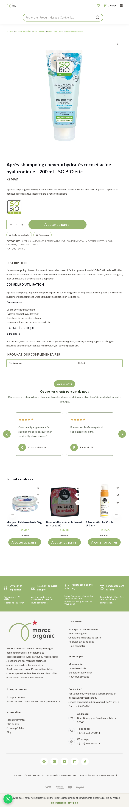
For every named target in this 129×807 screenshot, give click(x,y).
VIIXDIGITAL (66, 775)
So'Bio (21, 248)
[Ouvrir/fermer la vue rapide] (38, 502)
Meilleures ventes (15, 719)
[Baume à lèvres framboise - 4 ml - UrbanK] (64, 501)
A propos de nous (15, 697)
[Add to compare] (38, 495)
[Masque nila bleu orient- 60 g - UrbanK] (24, 501)
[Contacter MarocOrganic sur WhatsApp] (8, 799)
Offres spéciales (15, 728)
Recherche (98, 17)
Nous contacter (76, 645)
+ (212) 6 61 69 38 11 (88, 732)
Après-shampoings (74, 31)
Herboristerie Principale (64, 802)
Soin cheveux (39, 31)
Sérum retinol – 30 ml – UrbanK (100, 524)
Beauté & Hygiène (23, 31)
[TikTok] (85, 761)
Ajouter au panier (57, 224)
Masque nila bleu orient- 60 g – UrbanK (24, 524)
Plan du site (12, 723)
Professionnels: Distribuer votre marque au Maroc (33, 701)
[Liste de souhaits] (98, 5)
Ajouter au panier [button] (24, 542)
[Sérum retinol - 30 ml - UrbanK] (104, 501)
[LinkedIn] (75, 761)
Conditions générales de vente (84, 637)
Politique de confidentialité (83, 629)
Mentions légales (77, 633)
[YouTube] (64, 761)
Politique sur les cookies (81, 641)
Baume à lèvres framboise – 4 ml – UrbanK (64, 524)
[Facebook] (44, 761)
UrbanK (25, 535)
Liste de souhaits (77, 668)
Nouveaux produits (78, 676)
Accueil (10, 31)
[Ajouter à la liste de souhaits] (38, 487)
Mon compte (75, 664)
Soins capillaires (55, 31)
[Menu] (121, 5)
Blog (9, 732)
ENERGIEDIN (50, 775)
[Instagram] (54, 761)
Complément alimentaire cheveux (87, 241)
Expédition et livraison (80, 672)
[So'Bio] (14, 207)
